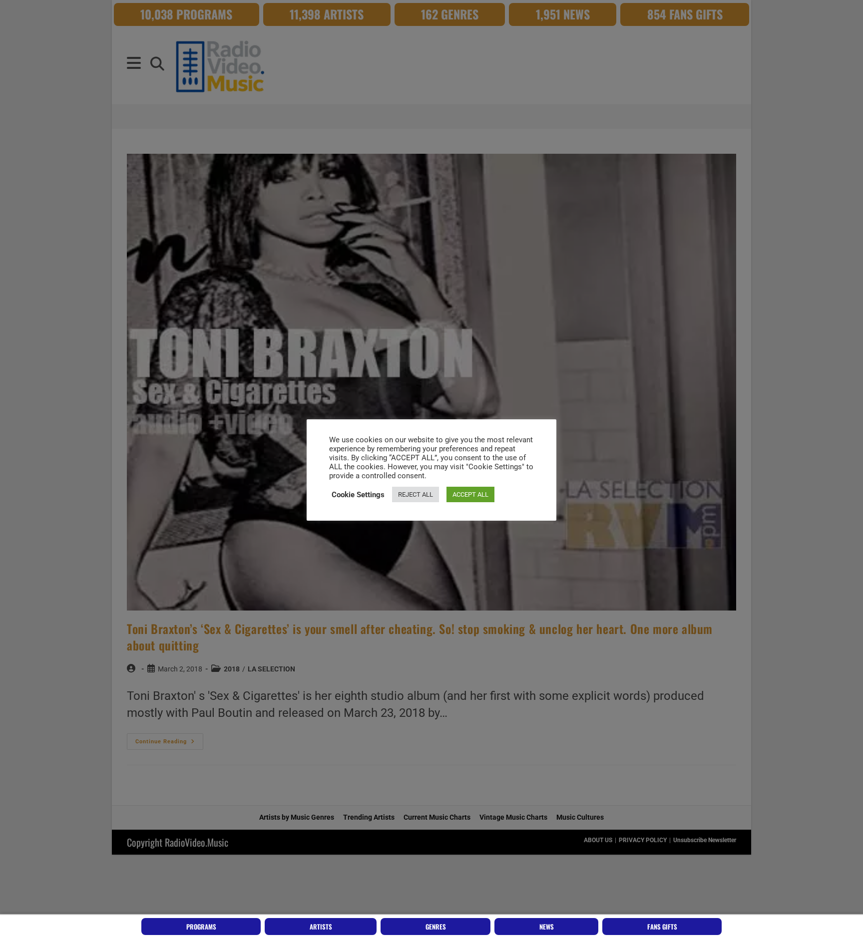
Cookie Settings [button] (358, 494)
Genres (436, 927)
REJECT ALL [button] (415, 494)
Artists (321, 927)
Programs (201, 927)
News (546, 927)
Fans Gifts (662, 927)
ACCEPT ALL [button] (470, 494)
